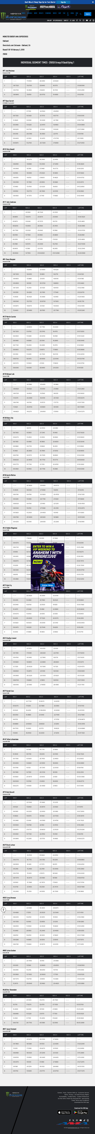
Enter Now (47, 585)
